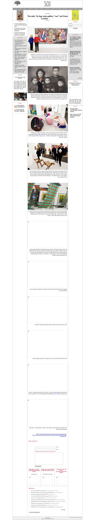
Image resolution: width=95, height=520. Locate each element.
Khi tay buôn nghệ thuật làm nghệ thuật (38, 490)
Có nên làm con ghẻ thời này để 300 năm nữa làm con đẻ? (47, 470)
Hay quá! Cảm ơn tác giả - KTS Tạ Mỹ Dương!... (76, 70)
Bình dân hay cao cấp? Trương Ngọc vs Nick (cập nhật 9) (34, 470)
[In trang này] (63, 436)
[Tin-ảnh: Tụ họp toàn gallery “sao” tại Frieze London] (20, 101)
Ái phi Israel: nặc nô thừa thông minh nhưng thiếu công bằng (19, 29)
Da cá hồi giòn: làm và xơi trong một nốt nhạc (20, 41)
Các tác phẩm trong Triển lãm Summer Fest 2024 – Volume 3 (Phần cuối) (20, 71)
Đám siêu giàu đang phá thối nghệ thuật (38, 505)
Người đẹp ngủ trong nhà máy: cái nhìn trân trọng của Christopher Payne (75, 84)
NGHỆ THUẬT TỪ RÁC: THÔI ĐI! (19, 110)
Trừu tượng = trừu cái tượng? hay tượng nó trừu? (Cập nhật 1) (61, 471)
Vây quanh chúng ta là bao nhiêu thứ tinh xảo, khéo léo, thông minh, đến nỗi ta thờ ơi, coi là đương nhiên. (75, 101)
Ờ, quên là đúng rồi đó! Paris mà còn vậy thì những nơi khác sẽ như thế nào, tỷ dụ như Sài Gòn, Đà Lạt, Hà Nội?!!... (75, 42)
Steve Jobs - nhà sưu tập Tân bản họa (38, 497)
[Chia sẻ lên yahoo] (36, 435)
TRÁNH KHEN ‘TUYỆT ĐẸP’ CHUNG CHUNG (20, 55)
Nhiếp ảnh (75, 81)
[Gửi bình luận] (63, 435)
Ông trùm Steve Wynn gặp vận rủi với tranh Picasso (40, 503)
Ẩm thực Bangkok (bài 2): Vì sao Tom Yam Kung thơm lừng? (20, 25)
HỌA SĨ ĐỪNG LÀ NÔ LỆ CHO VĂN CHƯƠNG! (20, 62)
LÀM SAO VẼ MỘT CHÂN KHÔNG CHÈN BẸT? (20, 66)
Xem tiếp (75, 106)
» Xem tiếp (79, 78)
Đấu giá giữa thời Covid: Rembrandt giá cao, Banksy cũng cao (43, 501)
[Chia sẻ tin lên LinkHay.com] (46, 435)
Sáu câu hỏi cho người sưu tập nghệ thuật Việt (39, 494)
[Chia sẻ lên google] (62, 434)
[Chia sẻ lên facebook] (44, 434)
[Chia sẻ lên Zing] (56, 435)
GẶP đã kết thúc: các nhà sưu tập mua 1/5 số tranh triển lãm (42, 506)
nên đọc (20, 103)
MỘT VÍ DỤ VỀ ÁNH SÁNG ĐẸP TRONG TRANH (20, 58)
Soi (49, 517)
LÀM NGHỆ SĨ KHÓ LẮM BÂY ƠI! (20, 43)
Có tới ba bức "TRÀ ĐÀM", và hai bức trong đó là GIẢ (41, 496)
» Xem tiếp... (63, 509)
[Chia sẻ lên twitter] (53, 434)
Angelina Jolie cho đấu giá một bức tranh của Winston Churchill (43, 499)
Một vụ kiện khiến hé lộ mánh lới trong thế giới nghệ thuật (42, 492)
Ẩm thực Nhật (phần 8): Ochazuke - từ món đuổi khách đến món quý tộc (19, 34)
